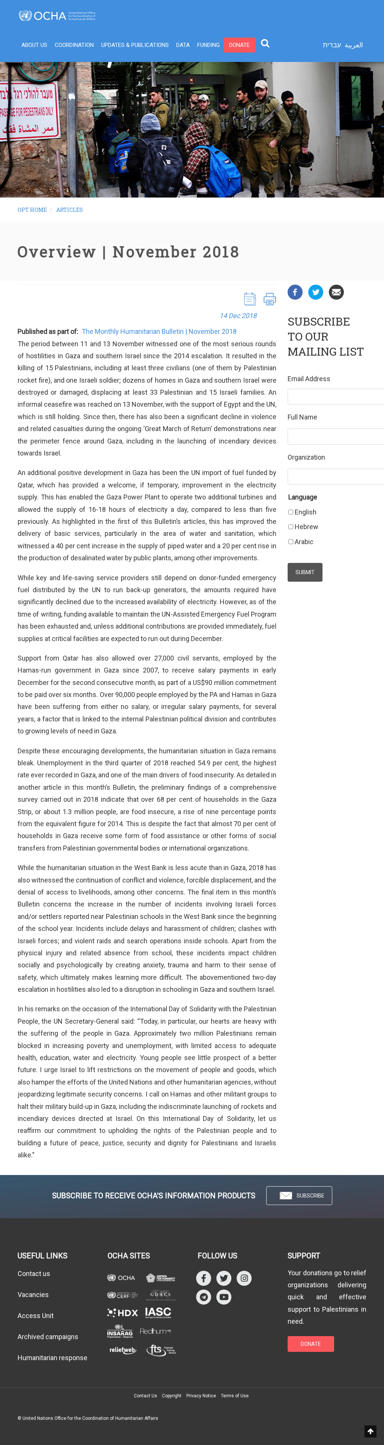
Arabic (304, 542)
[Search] (265, 42)
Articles (69, 209)
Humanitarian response (52, 1358)
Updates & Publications (135, 45)
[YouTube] (223, 1296)
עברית (332, 45)
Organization (306, 457)
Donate (239, 45)
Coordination (74, 45)
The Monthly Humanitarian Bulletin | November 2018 (159, 331)
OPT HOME (32, 209)
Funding (208, 45)
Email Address (309, 379)
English (305, 512)
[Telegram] (203, 1296)
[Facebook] (295, 292)
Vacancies (33, 1295)
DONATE (311, 1344)
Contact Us (145, 1395)
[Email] (336, 292)
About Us (34, 45)
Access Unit (36, 1316)
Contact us (34, 1274)
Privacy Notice (201, 1395)
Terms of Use (235, 1395)
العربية (354, 45)
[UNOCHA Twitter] (223, 1278)
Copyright (172, 1395)
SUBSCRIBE (310, 1196)
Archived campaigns (48, 1337)
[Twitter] (315, 292)
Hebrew (306, 527)
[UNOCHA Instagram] (244, 1278)
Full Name (302, 417)
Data (183, 45)
